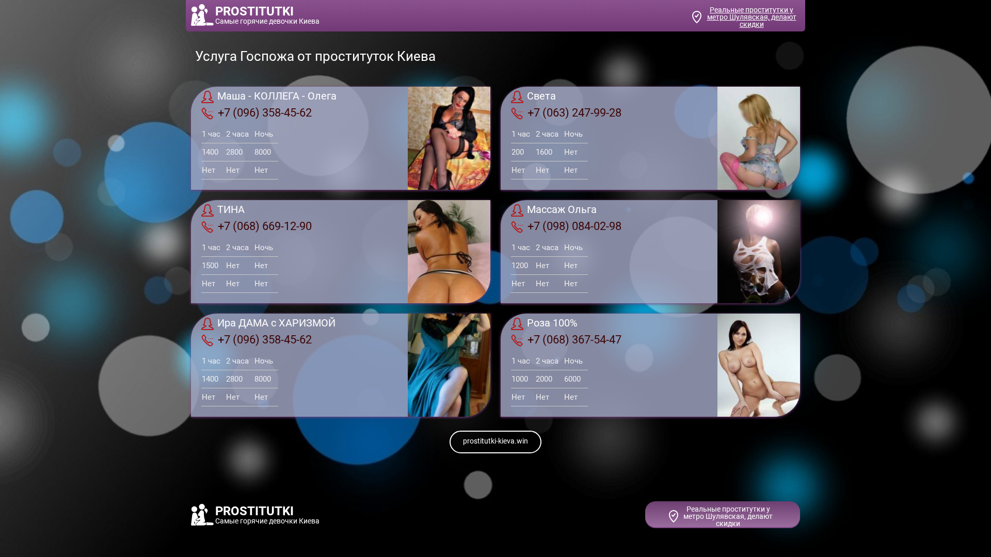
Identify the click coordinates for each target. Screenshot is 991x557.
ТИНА (231, 210)
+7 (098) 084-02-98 (574, 226)
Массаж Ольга (562, 210)
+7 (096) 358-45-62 (265, 112)
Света (541, 96)
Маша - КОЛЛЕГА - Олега (277, 96)
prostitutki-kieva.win (495, 441)
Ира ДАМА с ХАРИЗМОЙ (276, 323)
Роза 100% (552, 323)
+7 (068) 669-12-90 (265, 226)
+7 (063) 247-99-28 (574, 112)
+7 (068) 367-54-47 (574, 339)
